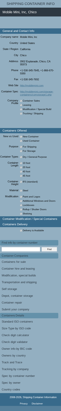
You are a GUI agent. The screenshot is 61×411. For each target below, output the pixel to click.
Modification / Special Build (37, 109)
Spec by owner (11, 382)
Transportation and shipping (19, 282)
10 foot (26, 163)
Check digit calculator (15, 335)
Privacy (24, 403)
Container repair (12, 302)
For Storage (29, 151)
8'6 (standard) (30, 181)
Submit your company (15, 309)
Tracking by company (15, 369)
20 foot (26, 167)
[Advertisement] (30, 22)
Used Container (31, 140)
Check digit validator (15, 342)
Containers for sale (14, 261)
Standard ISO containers (17, 321)
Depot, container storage (17, 295)
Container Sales (31, 100)
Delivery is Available (33, 230)
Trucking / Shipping (33, 113)
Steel (25, 190)
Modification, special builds (19, 275)
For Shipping (29, 146)
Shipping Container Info (31, 4)
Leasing (27, 105)
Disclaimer (37, 403)
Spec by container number (18, 376)
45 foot (26, 175)
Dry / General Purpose (35, 157)
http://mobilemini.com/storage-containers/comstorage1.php (36, 93)
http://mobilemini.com (32, 85)
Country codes (11, 389)
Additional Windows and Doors (39, 200)
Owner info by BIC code (17, 348)
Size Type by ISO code (16, 328)
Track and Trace (12, 362)
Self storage (9, 289)
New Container (31, 136)
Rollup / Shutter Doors (34, 209)
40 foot (26, 171)
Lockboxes (28, 205)
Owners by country (14, 355)
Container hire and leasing (18, 268)
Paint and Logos (31, 196)
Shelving (27, 213)
